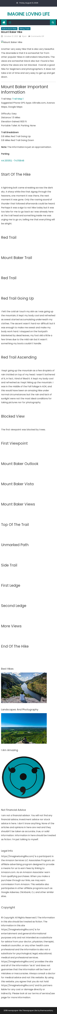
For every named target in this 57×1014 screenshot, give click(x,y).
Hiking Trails (25, 28)
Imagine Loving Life (28, 14)
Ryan (24, 36)
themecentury (46, 1010)
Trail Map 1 (18, 98)
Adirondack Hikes (9, 28)
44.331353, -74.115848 (12, 160)
